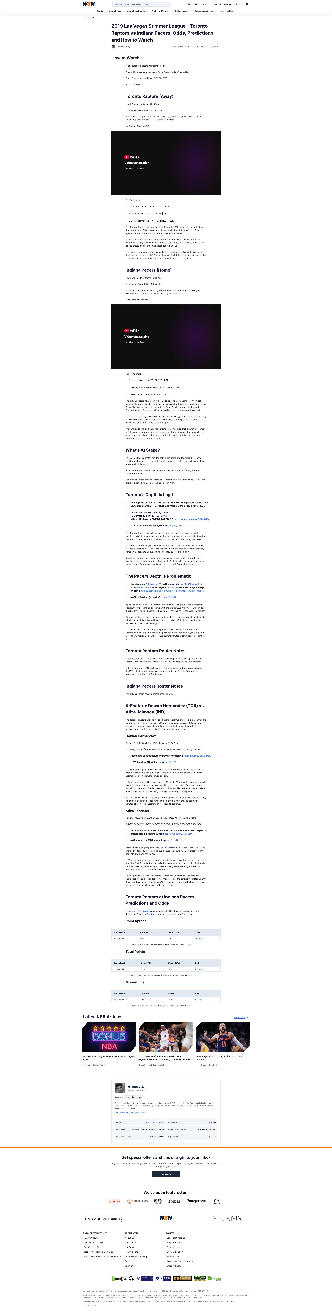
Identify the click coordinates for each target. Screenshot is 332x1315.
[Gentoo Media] (163, 1278)
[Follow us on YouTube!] (227, 1218)
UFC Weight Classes (93, 1242)
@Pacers (174, 587)
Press (127, 1261)
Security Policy (174, 1266)
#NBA (207, 519)
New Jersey (143, 911)
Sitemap (129, 1266)
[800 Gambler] (182, 1278)
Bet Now (199, 938)
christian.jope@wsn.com (153, 1122)
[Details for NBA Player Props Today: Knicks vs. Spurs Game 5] (223, 1037)
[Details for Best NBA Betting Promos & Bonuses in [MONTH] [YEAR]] (109, 1037)
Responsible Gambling (221, 4)
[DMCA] (119, 1278)
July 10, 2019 (175, 525)
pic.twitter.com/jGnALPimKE (197, 755)
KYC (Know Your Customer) (180, 1261)
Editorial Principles (176, 1238)
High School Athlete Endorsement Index (103, 1256)
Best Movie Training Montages (98, 1252)
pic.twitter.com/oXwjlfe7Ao (190, 519)
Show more (239, 1017)
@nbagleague (148, 590)
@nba (158, 590)
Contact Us (130, 1242)
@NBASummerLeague (195, 584)
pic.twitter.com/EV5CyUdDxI (179, 833)
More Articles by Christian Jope (130, 1113)
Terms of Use (173, 1247)
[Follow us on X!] (221, 1218)
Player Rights (173, 1256)
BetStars (151, 914)
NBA (92, 17)
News (205, 4)
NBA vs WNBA (91, 1238)
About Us (129, 1238)
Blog (238, 4)
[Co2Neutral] (214, 1278)
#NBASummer (168, 590)
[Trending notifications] (247, 4)
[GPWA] (200, 1278)
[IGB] (144, 1278)
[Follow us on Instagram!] (234, 1218)
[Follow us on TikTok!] (246, 1218)
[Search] (167, 4)
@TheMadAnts (144, 587)
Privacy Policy (173, 1242)
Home (85, 17)
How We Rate (131, 1252)
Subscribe (166, 1174)
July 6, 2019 (172, 840)
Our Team (129, 1247)
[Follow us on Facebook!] (215, 1218)
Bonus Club (193, 4)
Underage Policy (175, 1252)
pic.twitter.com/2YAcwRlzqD (190, 590)
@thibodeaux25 (153, 584)
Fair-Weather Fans (92, 1247)
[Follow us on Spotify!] (240, 1218)
